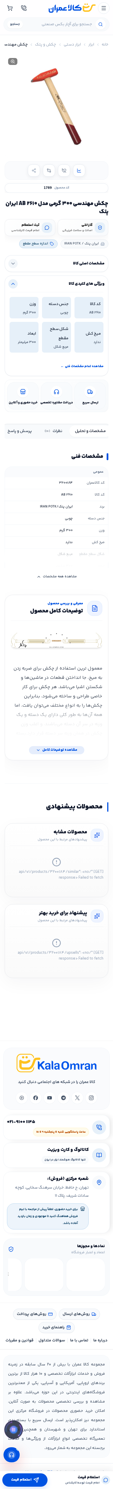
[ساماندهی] (44, 1274)
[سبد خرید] (9, 8)
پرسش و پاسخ (20, 431)
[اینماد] (85, 1274)
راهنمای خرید (53, 1327)
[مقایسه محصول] (49, 170)
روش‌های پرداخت (31, 1314)
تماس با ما (79, 1340)
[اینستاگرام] (91, 1098)
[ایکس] (77, 1098)
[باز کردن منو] (104, 8)
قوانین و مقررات (20, 1340)
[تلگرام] (63, 1098)
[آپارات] (22, 1098)
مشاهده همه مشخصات (60, 576)
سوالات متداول (52, 1340)
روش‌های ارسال (76, 1314)
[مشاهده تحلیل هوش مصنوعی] (13, 1431)
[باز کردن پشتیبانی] (11, 1454)
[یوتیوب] (49, 1098)
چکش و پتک (45, 45)
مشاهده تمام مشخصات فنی (82, 366)
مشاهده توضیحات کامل (59, 750)
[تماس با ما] (23, 8)
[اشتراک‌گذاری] (34, 170)
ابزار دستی (72, 45)
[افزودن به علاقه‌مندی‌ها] (64, 170)
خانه (105, 45)
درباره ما (100, 1340)
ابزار (91, 45)
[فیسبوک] (35, 1098)
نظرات (53, 431)
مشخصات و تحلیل (90, 431)
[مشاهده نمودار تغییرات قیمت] (79, 170)
